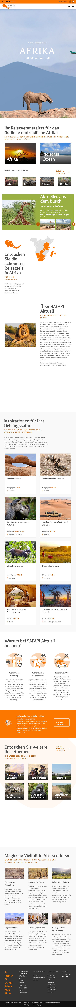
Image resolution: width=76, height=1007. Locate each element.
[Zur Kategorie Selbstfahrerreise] (61, 791)
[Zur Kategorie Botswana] (47, 181)
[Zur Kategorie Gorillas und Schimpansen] (38, 791)
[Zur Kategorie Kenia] (11, 181)
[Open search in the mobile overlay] (69, 6)
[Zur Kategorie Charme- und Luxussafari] (14, 772)
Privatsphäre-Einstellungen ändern (51, 977)
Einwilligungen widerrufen (51, 991)
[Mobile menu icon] (73, 6)
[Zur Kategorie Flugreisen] (61, 772)
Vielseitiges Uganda (15, 566)
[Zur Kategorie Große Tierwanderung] (14, 791)
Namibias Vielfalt (14, 478)
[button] (38, 224)
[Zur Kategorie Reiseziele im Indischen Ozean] (55, 153)
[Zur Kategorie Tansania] (29, 181)
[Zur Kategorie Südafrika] (64, 181)
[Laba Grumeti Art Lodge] (63, 224)
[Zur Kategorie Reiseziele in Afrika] (20, 153)
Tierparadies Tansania (50, 566)
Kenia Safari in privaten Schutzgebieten (16, 610)
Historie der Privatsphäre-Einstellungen (51, 984)
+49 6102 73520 (9, 1)
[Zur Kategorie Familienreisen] (38, 772)
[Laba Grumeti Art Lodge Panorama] (47, 224)
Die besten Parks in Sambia (53, 478)
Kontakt (35, 980)
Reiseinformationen (39, 977)
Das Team (36, 975)
